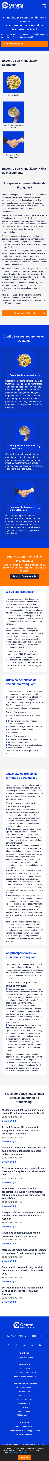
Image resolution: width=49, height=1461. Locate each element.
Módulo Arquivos (24, 1403)
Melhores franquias (13, 44)
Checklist (24, 1407)
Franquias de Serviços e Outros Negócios (22, 508)
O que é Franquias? (24, 1434)
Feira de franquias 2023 (24, 1426)
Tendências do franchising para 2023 (24, 1430)
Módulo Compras (24, 1399)
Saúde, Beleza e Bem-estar (24, 1372)
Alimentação (24, 1368)
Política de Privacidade (18, 1452)
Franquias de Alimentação (23, 375)
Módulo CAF (24, 1395)
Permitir (25, 1457)
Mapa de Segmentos (24, 1357)
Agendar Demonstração (24, 576)
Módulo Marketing (24, 1415)
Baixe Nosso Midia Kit (24, 313)
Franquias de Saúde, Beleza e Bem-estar (24, 447)
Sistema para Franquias (24, 1388)
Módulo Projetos (24, 1411)
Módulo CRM (24, 1392)
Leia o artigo (9, 1121)
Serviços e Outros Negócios (24, 1376)
